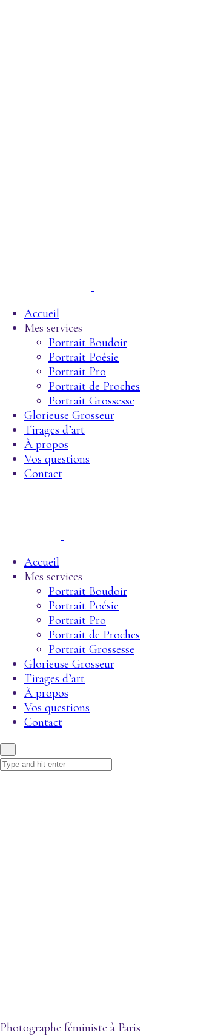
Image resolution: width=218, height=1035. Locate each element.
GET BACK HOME (28, 1005)
